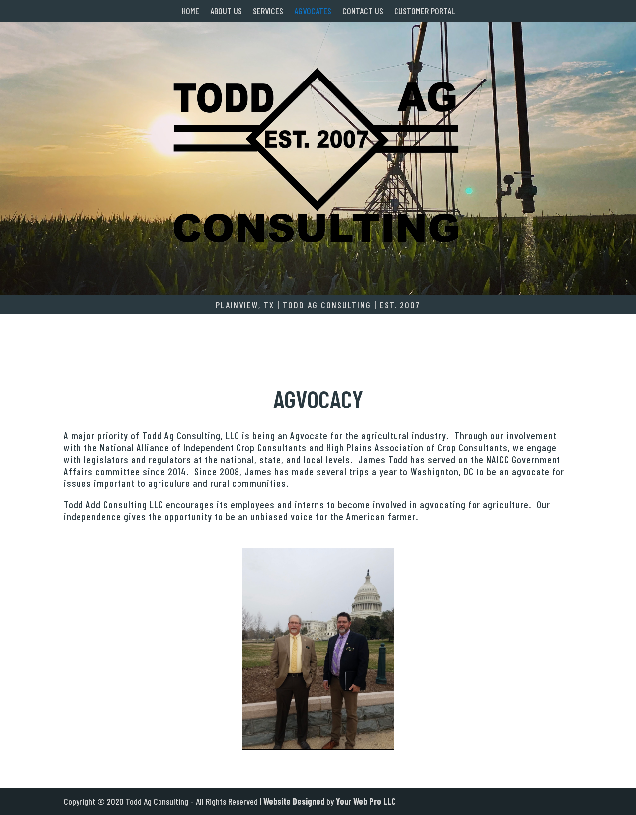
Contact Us (362, 11)
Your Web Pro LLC (366, 801)
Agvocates (312, 11)
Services (268, 11)
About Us (226, 11)
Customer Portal (424, 11)
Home (190, 11)
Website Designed (293, 801)
